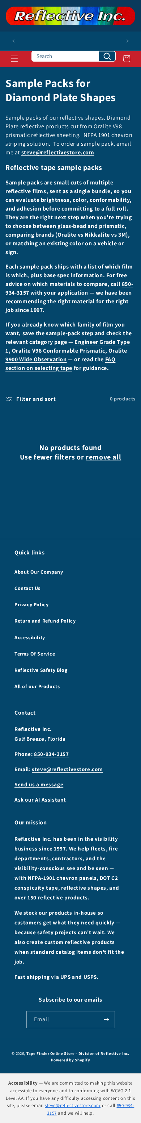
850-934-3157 (51, 753)
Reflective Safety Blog (40, 670)
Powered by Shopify (70, 1059)
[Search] (107, 56)
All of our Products (37, 686)
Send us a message (38, 784)
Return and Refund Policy (45, 620)
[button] (14, 59)
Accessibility (29, 637)
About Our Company (38, 572)
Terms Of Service (34, 653)
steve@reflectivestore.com (57, 152)
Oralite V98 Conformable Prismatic (58, 350)
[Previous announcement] (13, 41)
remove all (103, 457)
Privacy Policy (31, 604)
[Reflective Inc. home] (70, 16)
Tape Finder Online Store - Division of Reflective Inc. (77, 1053)
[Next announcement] (128, 41)
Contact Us (27, 588)
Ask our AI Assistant (40, 799)
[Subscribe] (107, 1019)
